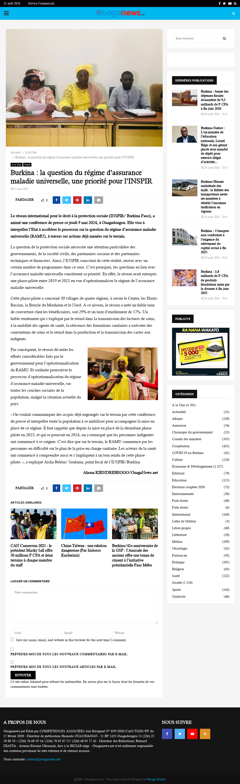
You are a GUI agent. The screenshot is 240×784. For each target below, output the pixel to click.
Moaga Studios (156, 779)
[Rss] (205, 734)
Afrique (177, 418)
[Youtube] (192, 734)
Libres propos (181, 528)
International (181, 514)
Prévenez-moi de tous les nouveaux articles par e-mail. (64, 667)
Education (179, 480)
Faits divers (180, 500)
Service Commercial (41, 3)
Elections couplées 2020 (188, 487)
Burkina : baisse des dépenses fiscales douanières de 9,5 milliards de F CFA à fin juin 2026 (214, 99)
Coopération (181, 446)
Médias (177, 541)
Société (177, 582)
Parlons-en (179, 555)
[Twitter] (180, 734)
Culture (177, 459)
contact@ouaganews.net (43, 759)
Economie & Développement (192, 466)
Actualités (179, 412)
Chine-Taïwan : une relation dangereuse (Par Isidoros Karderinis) (84, 550)
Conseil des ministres (186, 439)
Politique (178, 562)
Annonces (179, 425)
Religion (178, 569)
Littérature (179, 535)
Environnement (183, 494)
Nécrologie (179, 548)
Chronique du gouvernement (192, 432)
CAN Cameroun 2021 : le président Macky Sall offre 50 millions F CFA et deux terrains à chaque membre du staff (32, 555)
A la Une (16, 164)
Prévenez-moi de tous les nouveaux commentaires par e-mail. (69, 654)
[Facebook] (167, 734)
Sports (176, 589)
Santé (27, 164)
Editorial (178, 473)
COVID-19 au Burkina (188, 453)
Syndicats (178, 596)
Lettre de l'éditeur (184, 521)
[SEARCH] (224, 38)
